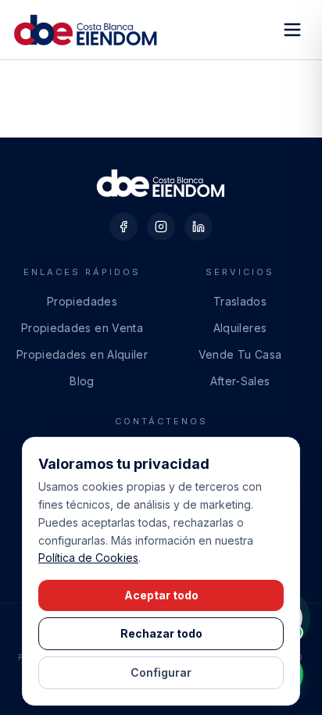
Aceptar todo (161, 595)
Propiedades (82, 301)
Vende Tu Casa (240, 354)
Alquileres (240, 327)
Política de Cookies (88, 557)
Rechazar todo (161, 633)
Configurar (161, 672)
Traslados (240, 301)
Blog (82, 381)
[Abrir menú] (292, 30)
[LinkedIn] (198, 227)
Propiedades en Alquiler (82, 354)
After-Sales (240, 381)
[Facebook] (123, 227)
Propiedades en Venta (82, 327)
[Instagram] (161, 227)
